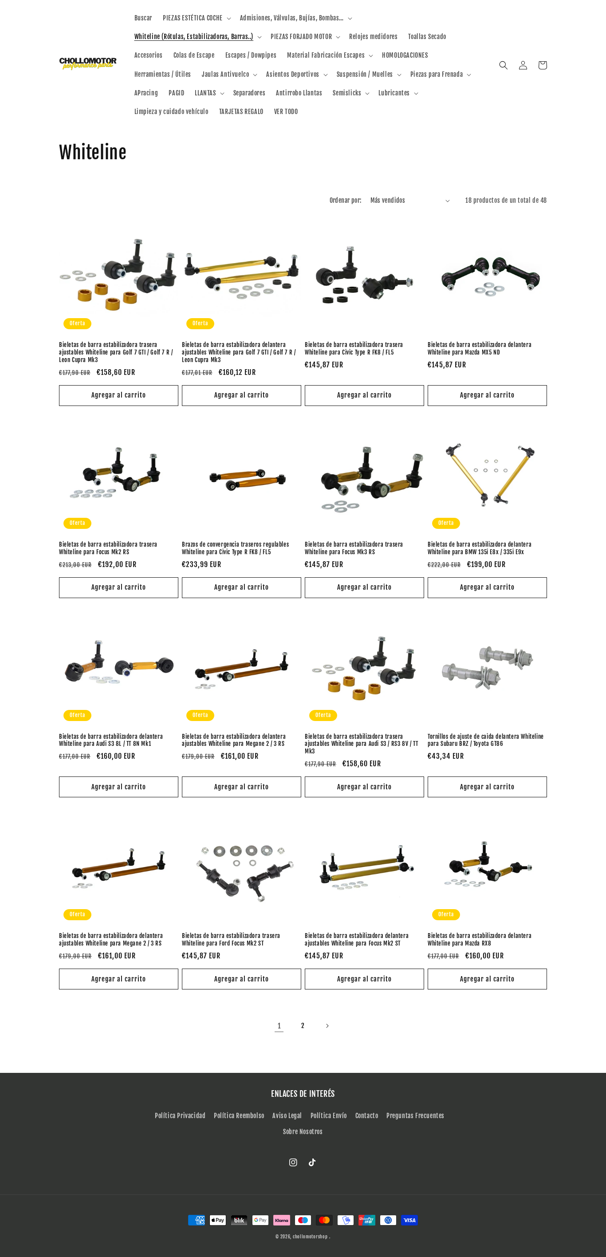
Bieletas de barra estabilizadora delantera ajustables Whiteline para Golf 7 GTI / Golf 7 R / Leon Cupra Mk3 (238, 352)
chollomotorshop (310, 1236)
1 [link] (279, 1025)
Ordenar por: (346, 200)
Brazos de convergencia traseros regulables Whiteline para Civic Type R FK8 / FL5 (235, 548)
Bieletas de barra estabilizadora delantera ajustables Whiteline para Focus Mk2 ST (357, 939)
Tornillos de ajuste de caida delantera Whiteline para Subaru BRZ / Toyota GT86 (486, 740)
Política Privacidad (180, 1115)
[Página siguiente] (327, 1026)
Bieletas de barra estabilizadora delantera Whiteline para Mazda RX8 (479, 939)
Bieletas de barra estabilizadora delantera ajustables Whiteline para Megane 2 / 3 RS (234, 740)
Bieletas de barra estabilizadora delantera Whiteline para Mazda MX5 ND (479, 348)
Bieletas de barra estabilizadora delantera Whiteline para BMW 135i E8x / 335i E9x (479, 548)
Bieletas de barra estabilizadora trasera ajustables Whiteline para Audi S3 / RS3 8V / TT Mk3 (361, 744)
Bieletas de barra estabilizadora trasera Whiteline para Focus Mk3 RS (354, 548)
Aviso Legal (287, 1115)
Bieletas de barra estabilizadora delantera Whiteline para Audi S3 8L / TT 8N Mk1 (111, 740)
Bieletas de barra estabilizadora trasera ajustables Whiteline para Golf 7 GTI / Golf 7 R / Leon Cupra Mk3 (116, 352)
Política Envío (329, 1115)
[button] (196, 18)
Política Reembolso (239, 1115)
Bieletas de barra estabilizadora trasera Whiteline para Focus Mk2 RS (108, 548)
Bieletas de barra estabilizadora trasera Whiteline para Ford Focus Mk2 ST (231, 939)
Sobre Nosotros (303, 1131)
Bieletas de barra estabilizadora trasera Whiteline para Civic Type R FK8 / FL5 (354, 348)
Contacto (366, 1115)
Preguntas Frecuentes (415, 1115)
